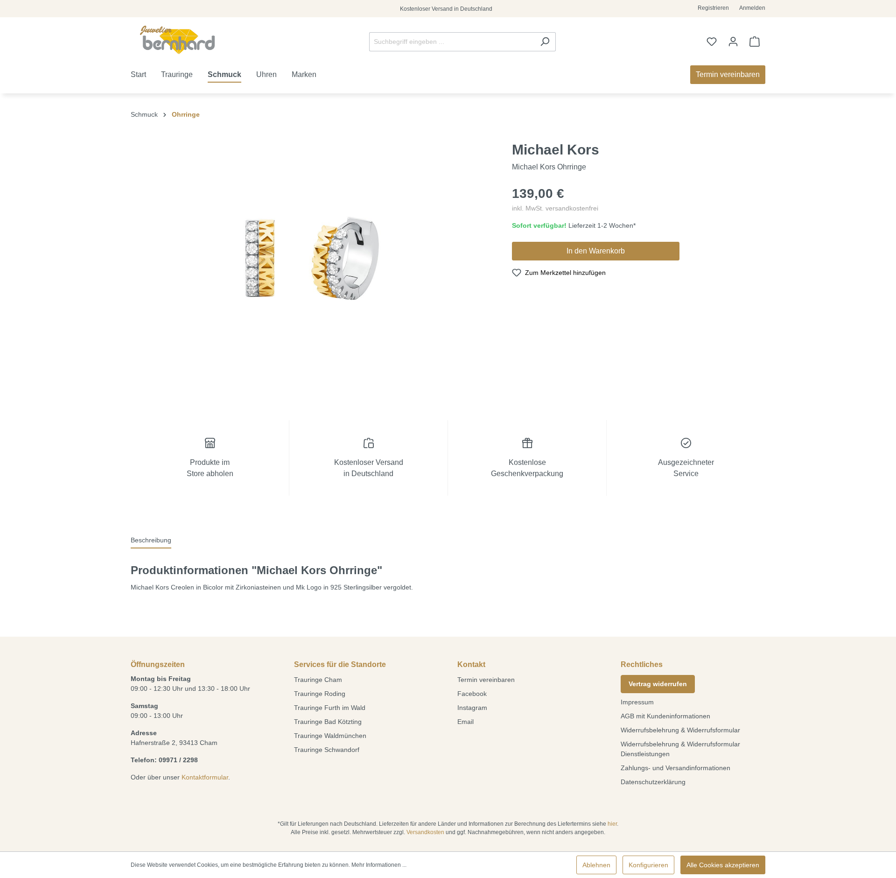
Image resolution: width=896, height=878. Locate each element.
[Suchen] (545, 41)
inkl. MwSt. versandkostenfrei (555, 208)
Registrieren (713, 8)
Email (465, 721)
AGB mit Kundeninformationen (665, 716)
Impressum (637, 702)
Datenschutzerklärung (653, 782)
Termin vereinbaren (486, 679)
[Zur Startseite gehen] (177, 40)
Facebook (472, 693)
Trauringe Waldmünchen (330, 735)
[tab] (151, 540)
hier (612, 824)
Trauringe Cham (318, 679)
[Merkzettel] (711, 41)
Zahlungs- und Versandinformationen (675, 768)
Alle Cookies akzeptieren (722, 865)
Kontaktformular (205, 777)
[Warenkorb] (754, 41)
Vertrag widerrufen (658, 684)
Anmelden (752, 8)
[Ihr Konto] (733, 41)
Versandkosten (425, 832)
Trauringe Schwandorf (326, 749)
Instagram (472, 707)
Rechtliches (642, 664)
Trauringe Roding (319, 693)
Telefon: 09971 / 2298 (164, 760)
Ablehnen (596, 865)
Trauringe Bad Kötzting (328, 721)
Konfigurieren (648, 865)
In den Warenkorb (596, 251)
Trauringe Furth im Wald (329, 707)
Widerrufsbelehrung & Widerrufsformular (680, 730)
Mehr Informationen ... (378, 865)
